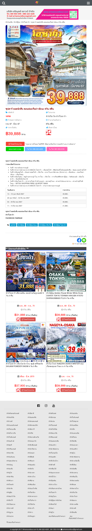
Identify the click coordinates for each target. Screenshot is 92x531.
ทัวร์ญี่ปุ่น (17, 22)
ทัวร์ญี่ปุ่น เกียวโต (45, 225)
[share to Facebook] (79, 240)
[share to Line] (84, 240)
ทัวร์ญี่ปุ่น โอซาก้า (60, 225)
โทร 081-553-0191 (58, 149)
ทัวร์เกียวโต (51, 116)
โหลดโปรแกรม (16, 144)
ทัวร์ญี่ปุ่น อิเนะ (32, 225)
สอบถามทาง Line (15, 149)
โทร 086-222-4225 (36, 149)
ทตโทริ (13, 225)
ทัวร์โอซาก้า (25, 22)
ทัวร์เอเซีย (9, 22)
